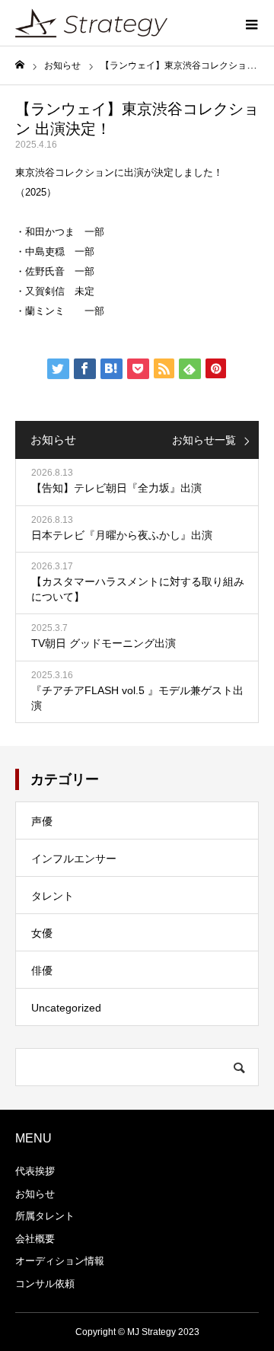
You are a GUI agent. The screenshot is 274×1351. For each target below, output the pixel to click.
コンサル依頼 (45, 1283)
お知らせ (35, 1194)
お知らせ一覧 (204, 440)
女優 (42, 933)
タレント (52, 896)
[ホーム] (19, 65)
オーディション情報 (59, 1261)
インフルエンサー (73, 858)
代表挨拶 (35, 1171)
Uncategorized (66, 1008)
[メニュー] (251, 23)
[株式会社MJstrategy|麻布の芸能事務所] (91, 22)
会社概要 (35, 1238)
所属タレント (45, 1216)
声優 (42, 821)
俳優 (42, 970)
